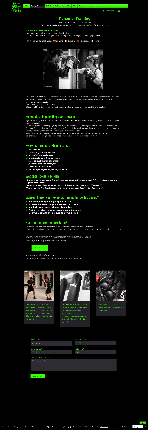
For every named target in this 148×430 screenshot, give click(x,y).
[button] (119, 10)
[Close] (145, 426)
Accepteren (137, 427)
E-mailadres (36, 349)
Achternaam (80, 340)
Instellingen (126, 427)
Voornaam (35, 340)
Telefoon (79, 349)
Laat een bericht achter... (41, 357)
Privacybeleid (104, 427)
